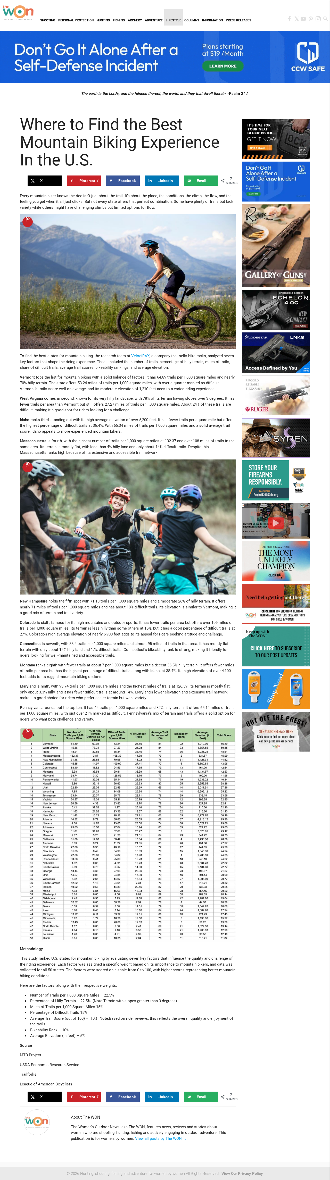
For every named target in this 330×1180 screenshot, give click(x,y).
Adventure (154, 20)
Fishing (119, 20)
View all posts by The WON (161, 1138)
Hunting (103, 20)
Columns (191, 20)
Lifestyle (173, 20)
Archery (135, 20)
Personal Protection (76, 20)
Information (212, 20)
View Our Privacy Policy (242, 1173)
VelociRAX (140, 356)
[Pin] (27, 222)
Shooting (47, 20)
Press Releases (238, 20)
